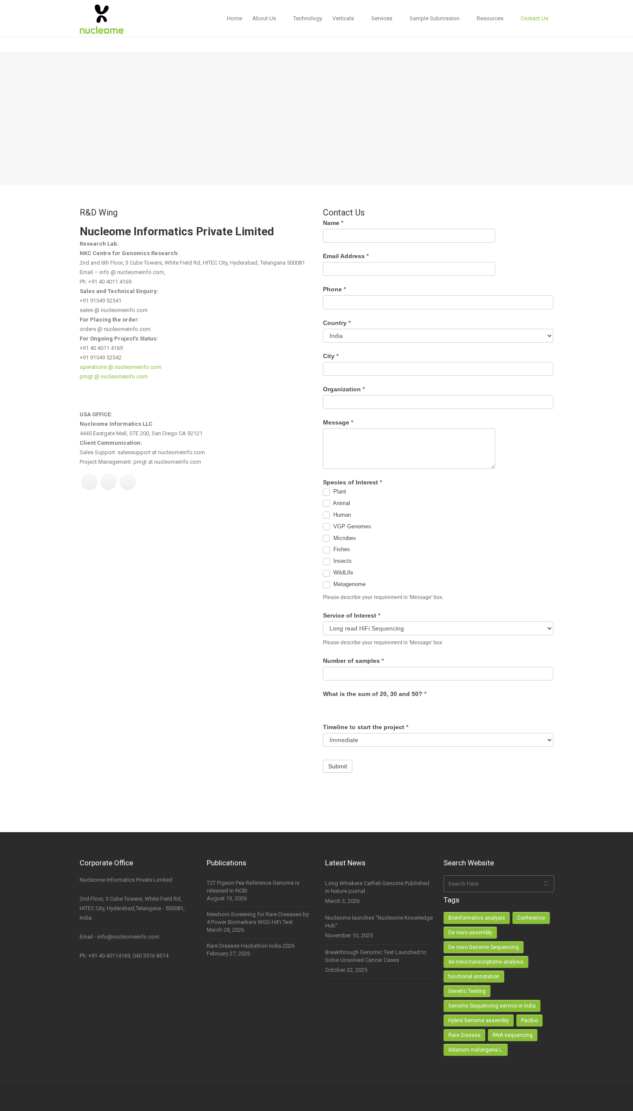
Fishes (341, 549)
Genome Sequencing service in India (492, 1006)
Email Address (346, 256)
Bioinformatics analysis (476, 918)
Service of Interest (351, 615)
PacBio (529, 1020)
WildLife (342, 572)
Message (338, 422)
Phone (334, 289)
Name (333, 222)
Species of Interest (352, 482)
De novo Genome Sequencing (483, 947)
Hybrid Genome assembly (478, 1020)
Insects (342, 561)
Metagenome (349, 584)
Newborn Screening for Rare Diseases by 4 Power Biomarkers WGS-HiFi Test (258, 918)
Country (337, 322)
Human (341, 515)
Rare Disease (464, 1035)
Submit (337, 766)
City (330, 356)
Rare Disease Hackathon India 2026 (251, 945)
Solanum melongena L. (475, 1050)
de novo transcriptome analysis (486, 962)
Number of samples (353, 660)
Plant (339, 491)
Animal (341, 503)
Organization (344, 389)
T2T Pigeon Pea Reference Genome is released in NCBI (253, 887)
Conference (531, 918)
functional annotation (474, 977)
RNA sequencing (513, 1035)
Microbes (344, 538)
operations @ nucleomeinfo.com (120, 367)
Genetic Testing (467, 991)
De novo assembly (470, 933)
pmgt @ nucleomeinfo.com (114, 376)
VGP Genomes (351, 526)
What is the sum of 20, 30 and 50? (374, 693)
